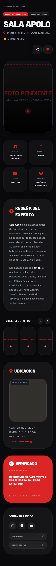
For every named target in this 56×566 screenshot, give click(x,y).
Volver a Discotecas (15, 6)
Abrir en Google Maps (19, 442)
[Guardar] (48, 49)
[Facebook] (22, 525)
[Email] (31, 525)
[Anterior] (40, 321)
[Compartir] (37, 49)
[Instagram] (12, 525)
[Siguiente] (47, 321)
